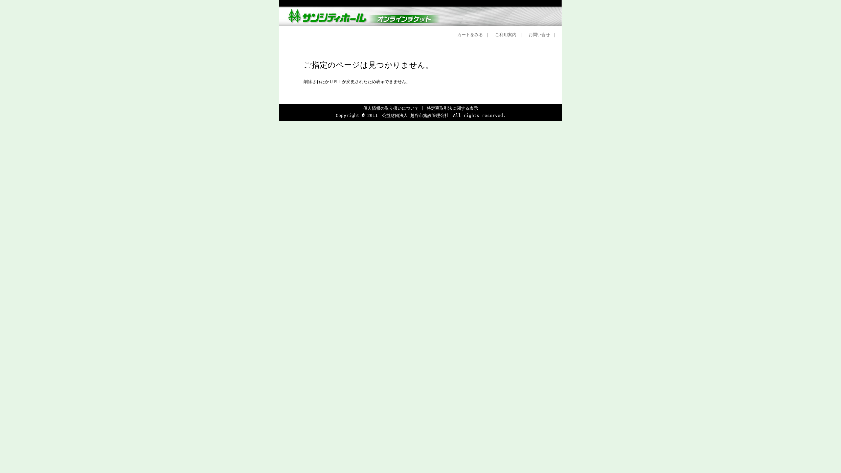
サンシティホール (420, 13)
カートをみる (470, 34)
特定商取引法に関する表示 (452, 108)
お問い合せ (539, 34)
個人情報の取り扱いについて (391, 108)
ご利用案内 (505, 34)
